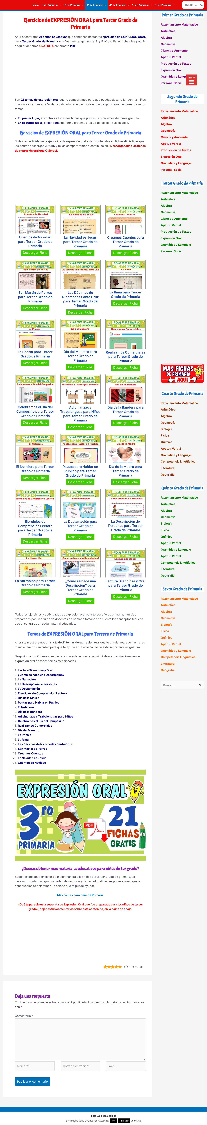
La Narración (27, 679)
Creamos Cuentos (30, 753)
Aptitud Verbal (171, 57)
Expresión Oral (171, 70)
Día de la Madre (28, 698)
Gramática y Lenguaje (176, 76)
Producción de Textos (176, 63)
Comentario (24, 1016)
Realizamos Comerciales (35, 725)
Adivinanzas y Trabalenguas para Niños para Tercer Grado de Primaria (80, 413)
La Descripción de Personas (37, 684)
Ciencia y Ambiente (174, 50)
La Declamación (29, 688)
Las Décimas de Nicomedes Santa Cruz (45, 744)
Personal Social (171, 83)
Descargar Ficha (35, 253)
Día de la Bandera (30, 712)
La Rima (23, 739)
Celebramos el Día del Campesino (41, 721)
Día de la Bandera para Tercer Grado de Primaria (125, 411)
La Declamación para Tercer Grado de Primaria (80, 526)
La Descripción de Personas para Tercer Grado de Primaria (125, 525)
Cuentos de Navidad (32, 762)
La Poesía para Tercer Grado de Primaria (35, 354)
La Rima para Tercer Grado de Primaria (125, 294)
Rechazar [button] (124, 1121)
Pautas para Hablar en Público (39, 702)
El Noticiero (26, 707)
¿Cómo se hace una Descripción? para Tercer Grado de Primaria (80, 587)
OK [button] (113, 1121)
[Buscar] (202, 5)
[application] (59, 5)
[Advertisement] (80, 74)
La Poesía (24, 735)
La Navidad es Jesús (32, 758)
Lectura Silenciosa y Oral (35, 670)
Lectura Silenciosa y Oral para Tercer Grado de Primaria (125, 585)
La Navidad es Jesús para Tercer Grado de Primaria (80, 241)
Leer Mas (136, 1120)
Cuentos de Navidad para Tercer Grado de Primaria (35, 241)
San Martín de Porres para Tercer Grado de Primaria (35, 297)
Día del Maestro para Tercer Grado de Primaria (80, 356)
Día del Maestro (29, 730)
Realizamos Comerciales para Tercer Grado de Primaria (125, 356)
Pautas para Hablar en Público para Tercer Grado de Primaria (80, 471)
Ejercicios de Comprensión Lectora (42, 693)
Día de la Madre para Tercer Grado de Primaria (125, 471)
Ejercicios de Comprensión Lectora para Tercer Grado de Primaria (35, 528)
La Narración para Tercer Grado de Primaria (35, 583)
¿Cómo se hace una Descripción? (41, 675)
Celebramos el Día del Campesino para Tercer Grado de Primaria (35, 411)
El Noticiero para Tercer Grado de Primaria (35, 469)
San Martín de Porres (32, 749)
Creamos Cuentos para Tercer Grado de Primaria (125, 242)
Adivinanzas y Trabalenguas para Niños (45, 716)
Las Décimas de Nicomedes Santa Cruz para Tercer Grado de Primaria (80, 299)
